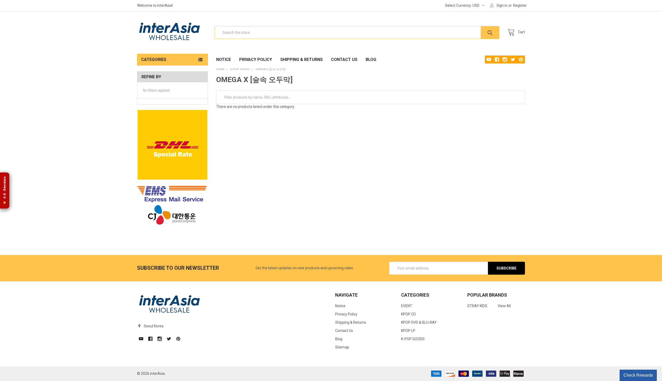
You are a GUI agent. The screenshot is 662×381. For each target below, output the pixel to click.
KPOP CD (408, 314)
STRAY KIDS (477, 306)
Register (520, 5)
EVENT (406, 306)
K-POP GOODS (413, 339)
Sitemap (342, 347)
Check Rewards (638, 375)
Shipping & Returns (301, 59)
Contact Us (344, 59)
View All (504, 306)
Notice (223, 59)
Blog (371, 59)
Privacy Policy (255, 59)
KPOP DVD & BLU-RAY (419, 322)
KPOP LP (408, 331)
